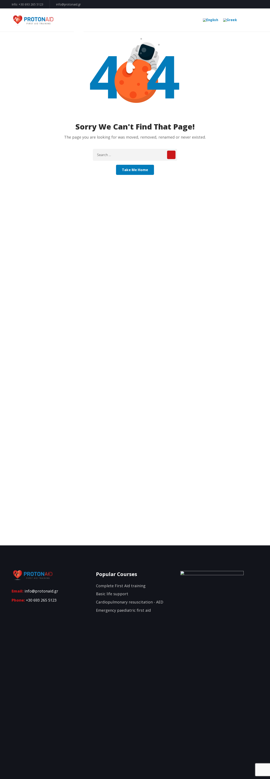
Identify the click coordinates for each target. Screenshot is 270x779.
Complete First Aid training (121, 585)
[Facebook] (14, 609)
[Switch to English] (210, 20)
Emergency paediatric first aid (123, 610)
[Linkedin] (21, 609)
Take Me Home (135, 170)
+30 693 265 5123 (31, 4)
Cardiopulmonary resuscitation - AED (129, 602)
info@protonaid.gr (68, 4)
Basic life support (112, 593)
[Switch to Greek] (229, 20)
